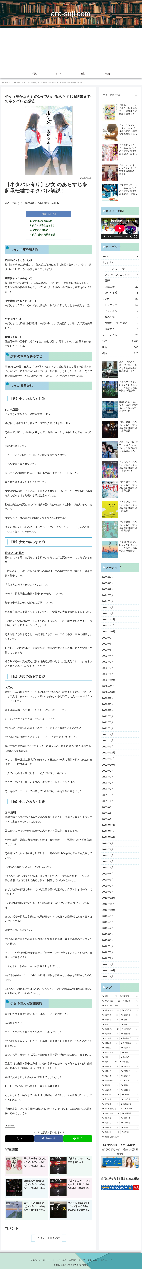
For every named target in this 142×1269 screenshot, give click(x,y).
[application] (120, 228)
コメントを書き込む (48, 1238)
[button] (136, 94)
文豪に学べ (92, 1260)
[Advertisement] (71, 48)
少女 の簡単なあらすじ (43, 225)
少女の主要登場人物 (42, 220)
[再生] (104, 236)
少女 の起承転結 (40, 230)
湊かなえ (11, 1126)
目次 (44, 213)
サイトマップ (106, 1260)
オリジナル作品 (59, 1260)
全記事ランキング (77, 1260)
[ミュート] (131, 236)
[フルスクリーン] (135, 236)
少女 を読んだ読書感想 (43, 234)
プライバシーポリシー (40, 1260)
